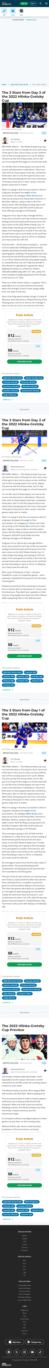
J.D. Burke (30, 523)
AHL (24, 1269)
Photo (24, 1322)
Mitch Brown (32, 195)
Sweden (24, 1236)
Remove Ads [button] (31, 20)
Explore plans (24, 362)
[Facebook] (9, 1352)
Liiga (24, 1272)
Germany (25, 1247)
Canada (24, 1239)
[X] (17, 1352)
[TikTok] (40, 1352)
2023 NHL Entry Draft (19, 84)
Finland (24, 1244)
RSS (24, 1328)
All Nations (24, 1250)
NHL (24, 1260)
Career (24, 1334)
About (24, 1313)
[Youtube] (32, 1352)
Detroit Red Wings (24, 1288)
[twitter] (45, 140)
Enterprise (24, 1331)
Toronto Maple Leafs (24, 1300)
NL (24, 1275)
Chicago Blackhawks (24, 1285)
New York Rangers (24, 1294)
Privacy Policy (24, 1319)
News (4, 84)
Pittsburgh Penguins (24, 1297)
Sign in (33, 3)
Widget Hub (24, 1310)
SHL (24, 1266)
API (25, 1325)
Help (24, 1316)
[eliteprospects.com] (6, 3)
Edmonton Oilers (24, 1291)
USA (24, 1242)
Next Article (24, 409)
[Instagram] (24, 1352)
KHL (24, 1263)
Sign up (24, 3)
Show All (7, 400)
